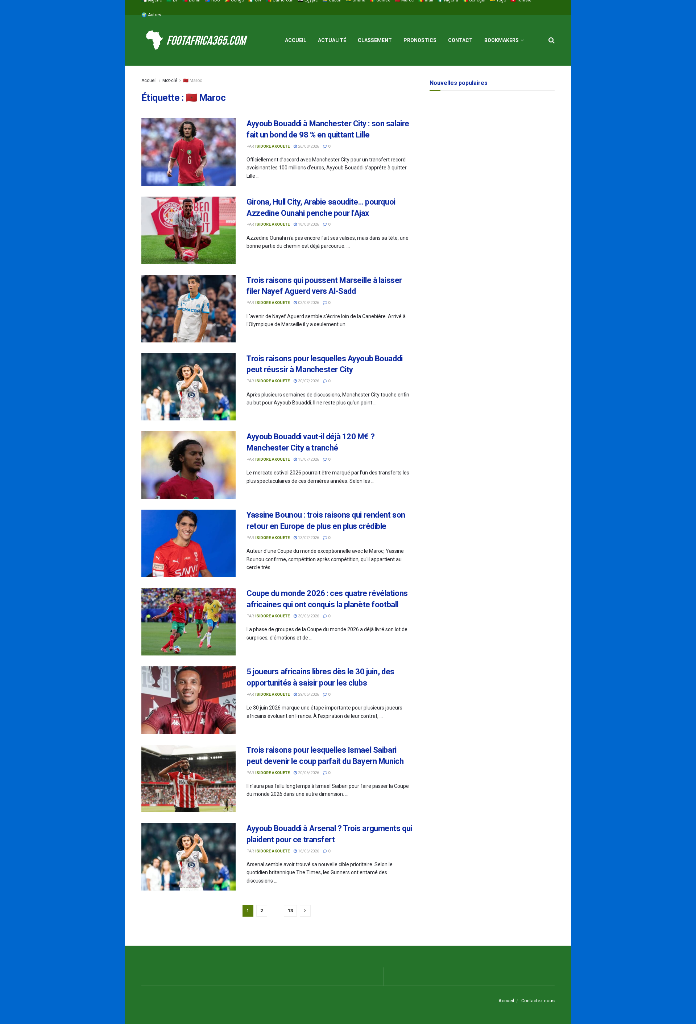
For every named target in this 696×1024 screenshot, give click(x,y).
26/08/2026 (308, 146)
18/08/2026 (308, 224)
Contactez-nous (538, 1000)
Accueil (295, 40)
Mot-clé (169, 80)
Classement (375, 40)
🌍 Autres (151, 14)
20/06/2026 (308, 772)
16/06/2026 (308, 851)
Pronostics (419, 40)
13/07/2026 (308, 537)
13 (290, 910)
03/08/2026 (308, 302)
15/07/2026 (308, 459)
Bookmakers (501, 40)
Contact (460, 40)
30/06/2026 (308, 616)
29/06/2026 (308, 694)
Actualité (332, 40)
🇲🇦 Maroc (192, 80)
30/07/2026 (308, 381)
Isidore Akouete (272, 146)
